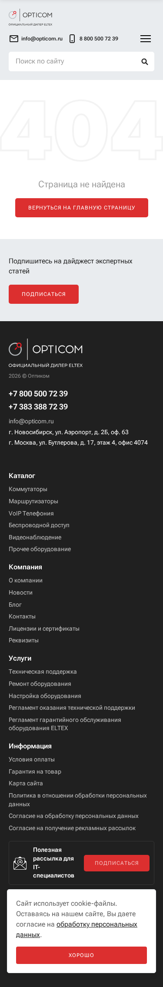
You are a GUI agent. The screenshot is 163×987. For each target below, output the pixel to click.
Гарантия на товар (35, 771)
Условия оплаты (32, 759)
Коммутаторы (28, 488)
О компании (26, 580)
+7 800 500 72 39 (38, 393)
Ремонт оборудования (40, 683)
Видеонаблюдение (35, 537)
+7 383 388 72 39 (38, 406)
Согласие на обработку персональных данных (74, 815)
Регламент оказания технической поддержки (72, 707)
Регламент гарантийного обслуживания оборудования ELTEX (65, 724)
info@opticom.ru (31, 421)
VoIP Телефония (31, 513)
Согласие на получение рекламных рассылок (72, 827)
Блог (15, 604)
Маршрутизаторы (33, 501)
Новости (21, 592)
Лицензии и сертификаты (44, 628)
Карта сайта (26, 783)
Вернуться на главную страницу (81, 208)
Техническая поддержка (43, 671)
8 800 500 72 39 (99, 39)
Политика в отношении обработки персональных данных (78, 800)
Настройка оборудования (45, 695)
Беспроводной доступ (39, 525)
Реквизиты (24, 640)
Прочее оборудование (40, 548)
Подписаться (44, 294)
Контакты (22, 616)
